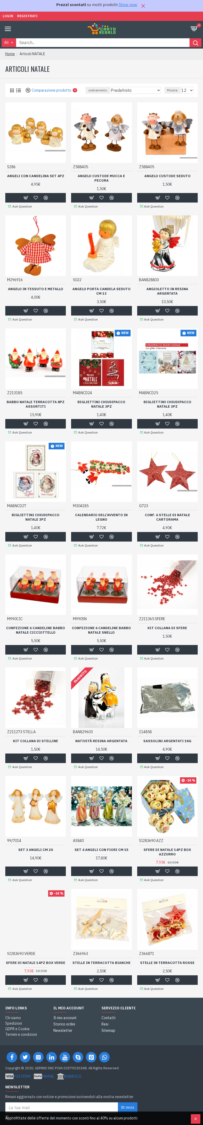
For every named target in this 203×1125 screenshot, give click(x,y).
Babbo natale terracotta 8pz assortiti (35, 404)
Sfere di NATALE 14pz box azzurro (167, 852)
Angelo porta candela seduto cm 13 (101, 291)
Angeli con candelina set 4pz (35, 176)
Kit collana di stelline (35, 741)
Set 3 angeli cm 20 (35, 850)
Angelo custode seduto (167, 176)
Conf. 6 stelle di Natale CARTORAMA (167, 517)
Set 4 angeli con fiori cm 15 (101, 850)
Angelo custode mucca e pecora (101, 178)
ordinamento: (98, 90)
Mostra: (172, 90)
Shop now (128, 4)
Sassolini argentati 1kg (167, 741)
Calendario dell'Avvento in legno (101, 517)
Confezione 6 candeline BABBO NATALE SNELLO (101, 630)
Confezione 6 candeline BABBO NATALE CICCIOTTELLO (35, 630)
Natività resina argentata (101, 741)
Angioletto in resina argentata (167, 291)
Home (10, 53)
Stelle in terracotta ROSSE (167, 963)
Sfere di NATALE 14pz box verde (35, 963)
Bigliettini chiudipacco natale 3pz (101, 404)
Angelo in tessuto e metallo (35, 289)
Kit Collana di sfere (167, 628)
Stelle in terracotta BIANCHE (101, 963)
